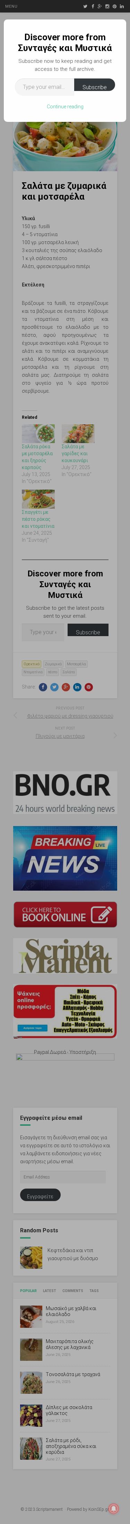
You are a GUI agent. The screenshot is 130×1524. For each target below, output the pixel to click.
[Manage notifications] (113, 1508)
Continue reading (65, 106)
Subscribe (95, 87)
